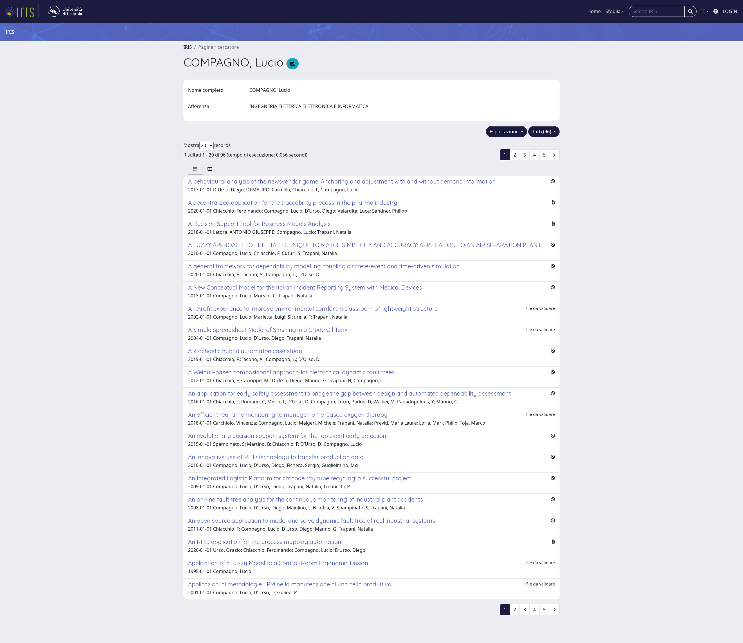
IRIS (187, 47)
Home (594, 11)
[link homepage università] (65, 11)
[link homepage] (21, 11)
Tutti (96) (542, 131)
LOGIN (730, 11)
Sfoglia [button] (613, 11)
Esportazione (505, 131)
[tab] (195, 169)
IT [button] (703, 11)
